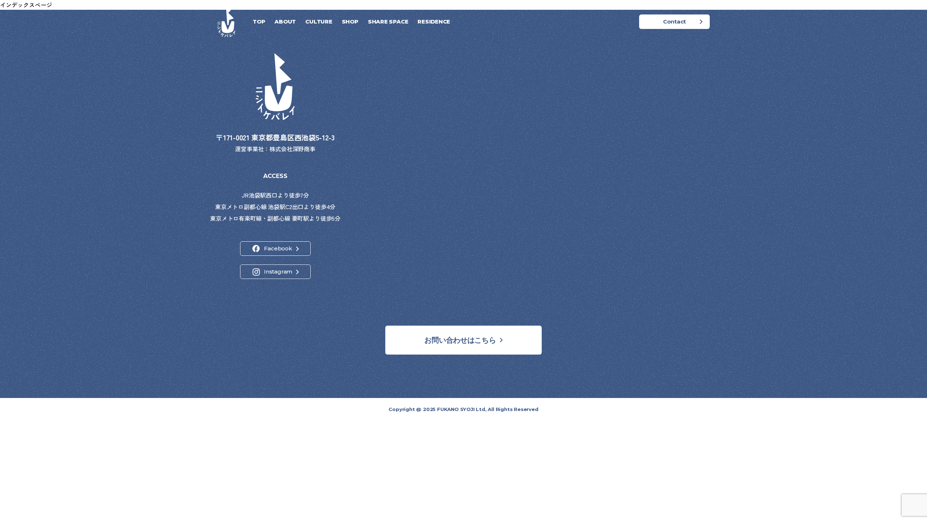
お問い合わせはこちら (460, 340)
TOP (259, 21)
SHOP (350, 21)
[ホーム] (226, 21)
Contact (674, 21)
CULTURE (318, 21)
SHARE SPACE (388, 21)
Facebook (278, 248)
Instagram (278, 271)
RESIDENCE (434, 21)
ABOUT (285, 21)
